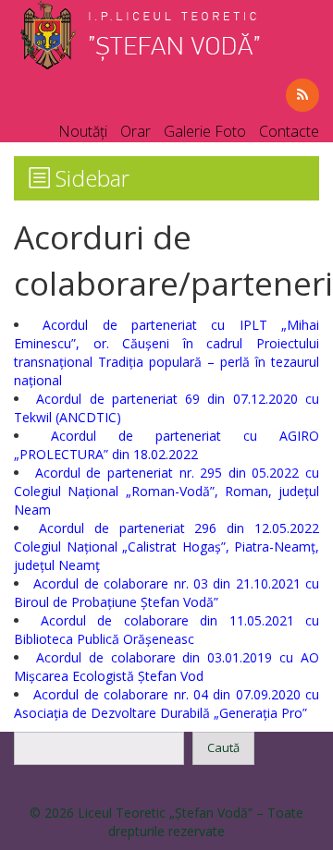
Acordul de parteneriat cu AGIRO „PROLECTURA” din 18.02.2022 (166, 445)
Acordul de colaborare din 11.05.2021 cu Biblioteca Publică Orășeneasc (166, 630)
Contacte (289, 131)
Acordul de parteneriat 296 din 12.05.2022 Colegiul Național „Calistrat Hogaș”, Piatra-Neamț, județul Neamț (166, 546)
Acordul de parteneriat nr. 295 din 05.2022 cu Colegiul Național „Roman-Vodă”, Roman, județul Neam (166, 491)
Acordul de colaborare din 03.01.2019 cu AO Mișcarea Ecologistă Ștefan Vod (166, 667)
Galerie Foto (205, 131)
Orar (135, 131)
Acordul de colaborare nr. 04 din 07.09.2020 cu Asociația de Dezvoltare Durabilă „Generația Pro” (166, 704)
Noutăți (82, 131)
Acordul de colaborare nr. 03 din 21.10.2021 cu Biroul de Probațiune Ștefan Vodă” (166, 593)
